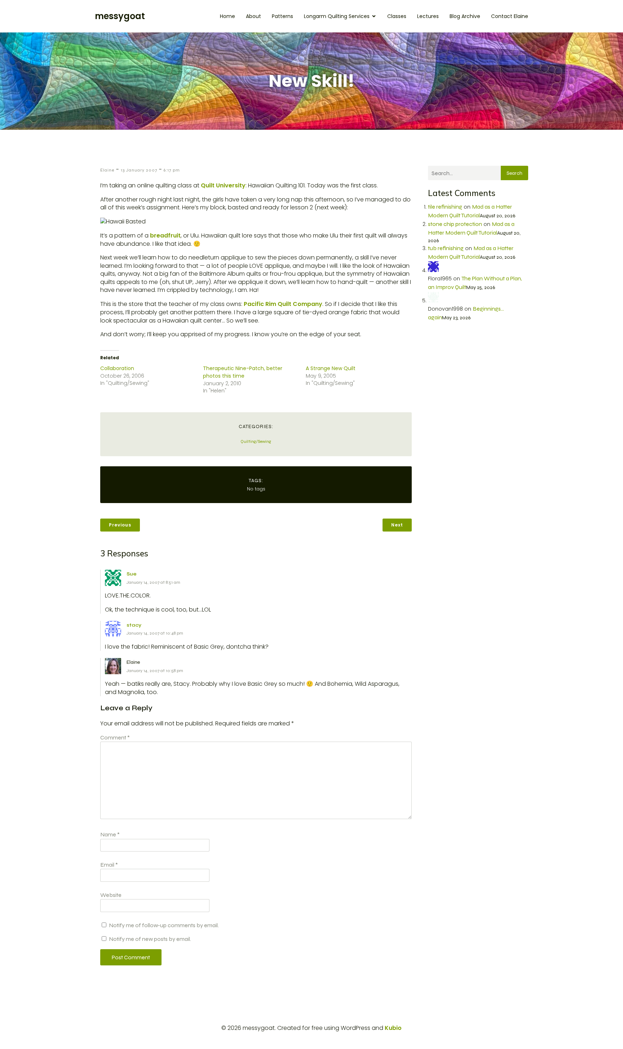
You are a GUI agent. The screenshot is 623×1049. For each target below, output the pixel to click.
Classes (396, 16)
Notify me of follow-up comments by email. (164, 925)
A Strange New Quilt (330, 368)
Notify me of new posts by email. (150, 938)
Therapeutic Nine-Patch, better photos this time (242, 372)
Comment (115, 737)
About (253, 16)
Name (110, 834)
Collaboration (117, 368)
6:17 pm (172, 170)
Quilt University (223, 185)
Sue (132, 574)
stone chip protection (455, 224)
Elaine (107, 170)
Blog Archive (465, 16)
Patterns (282, 16)
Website (110, 895)
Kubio (393, 1028)
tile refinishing (445, 206)
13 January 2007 (139, 170)
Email (109, 864)
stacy (134, 625)
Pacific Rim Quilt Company (283, 304)
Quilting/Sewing (255, 441)
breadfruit (165, 235)
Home (227, 16)
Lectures (428, 16)
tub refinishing (446, 248)
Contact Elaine (509, 16)
